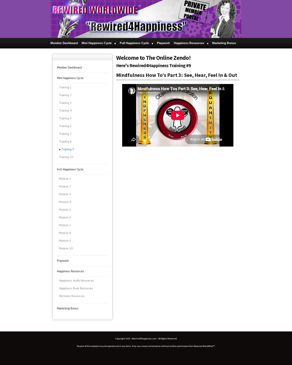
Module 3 (65, 194)
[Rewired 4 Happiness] (146, 19)
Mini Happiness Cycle (97, 43)
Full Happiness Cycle (134, 43)
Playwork (163, 43)
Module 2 (65, 186)
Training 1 (65, 87)
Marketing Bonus (224, 43)
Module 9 (65, 240)
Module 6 (65, 217)
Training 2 (65, 95)
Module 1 (65, 179)
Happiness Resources (189, 43)
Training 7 (65, 134)
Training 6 (65, 126)
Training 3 (65, 103)
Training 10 (66, 157)
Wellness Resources (72, 296)
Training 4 (65, 110)
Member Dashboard (64, 43)
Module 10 (66, 248)
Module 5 (65, 209)
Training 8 (65, 141)
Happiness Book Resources (76, 288)
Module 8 (65, 233)
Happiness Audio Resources (76, 280)
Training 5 (65, 118)
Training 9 (67, 149)
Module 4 (65, 202)
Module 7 (65, 225)
